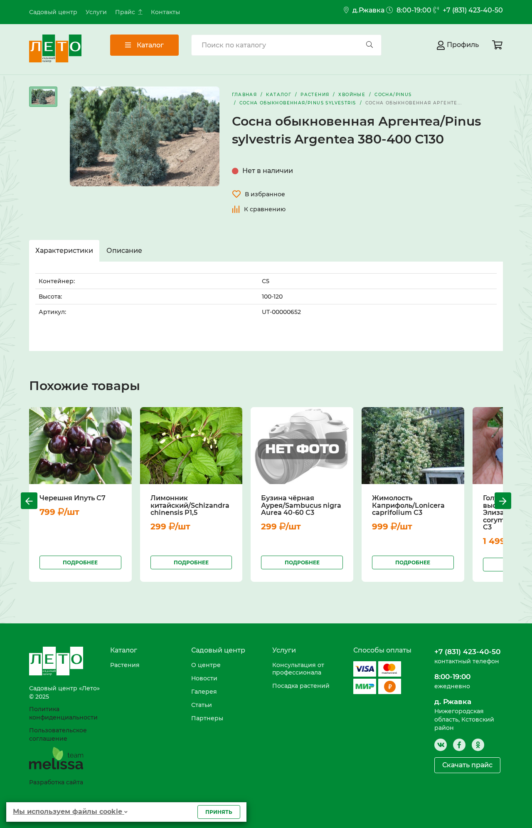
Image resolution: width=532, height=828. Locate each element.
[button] (29, 500)
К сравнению (265, 209)
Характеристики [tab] (64, 251)
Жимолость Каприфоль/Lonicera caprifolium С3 (408, 505)
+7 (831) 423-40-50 (472, 10)
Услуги (96, 12)
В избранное (265, 194)
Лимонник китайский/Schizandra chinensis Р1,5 (189, 505)
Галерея (204, 691)
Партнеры (207, 718)
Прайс (125, 12)
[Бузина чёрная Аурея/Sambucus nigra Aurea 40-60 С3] (302, 445)
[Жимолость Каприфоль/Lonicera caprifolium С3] (413, 445)
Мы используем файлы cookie (68, 812)
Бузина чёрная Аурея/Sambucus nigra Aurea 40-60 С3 (301, 505)
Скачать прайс (467, 765)
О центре (206, 665)
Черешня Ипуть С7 (72, 498)
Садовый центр (53, 12)
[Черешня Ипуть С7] (80, 445)
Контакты (165, 12)
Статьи (201, 705)
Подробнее (80, 562)
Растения (125, 665)
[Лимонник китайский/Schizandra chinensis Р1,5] (191, 445)
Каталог (149, 45)
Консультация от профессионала (298, 668)
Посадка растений (301, 686)
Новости (204, 678)
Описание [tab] (124, 251)
